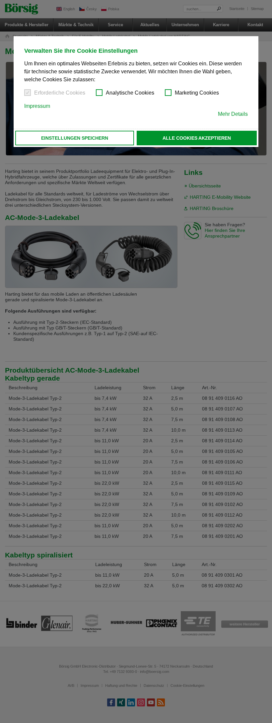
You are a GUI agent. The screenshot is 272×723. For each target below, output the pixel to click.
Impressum (37, 106)
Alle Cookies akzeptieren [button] (197, 138)
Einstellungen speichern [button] (74, 138)
